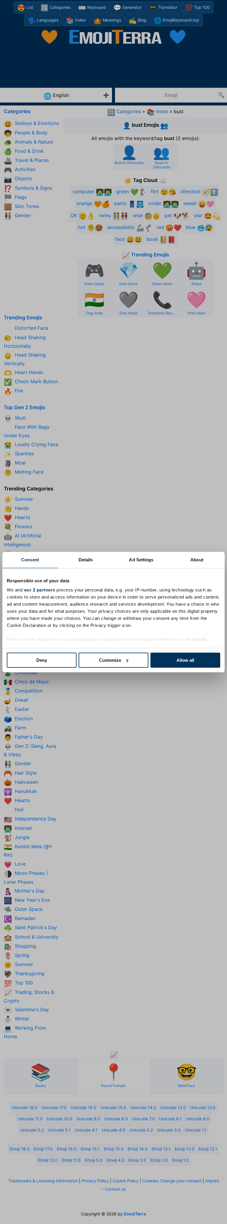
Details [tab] (86, 559)
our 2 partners (39, 589)
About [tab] (196, 559)
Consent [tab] (30, 559)
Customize (110, 660)
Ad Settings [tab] (141, 559)
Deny (41, 660)
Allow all (185, 660)
